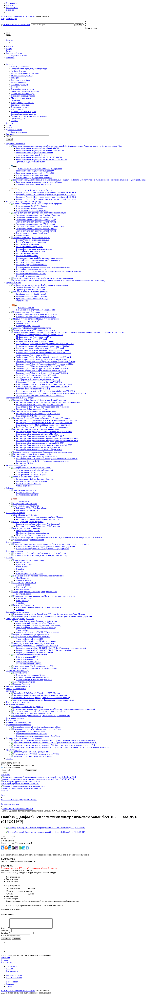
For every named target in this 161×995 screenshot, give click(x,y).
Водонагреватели (18, 82)
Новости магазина (12, 767)
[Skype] (23, 847)
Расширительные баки (20, 80)
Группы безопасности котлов (23, 114)
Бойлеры (15, 78)
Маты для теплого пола (21, 98)
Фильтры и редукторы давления (25, 91)
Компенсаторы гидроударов (23, 96)
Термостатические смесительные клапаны (29, 116)
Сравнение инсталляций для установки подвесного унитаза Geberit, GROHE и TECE (37, 779)
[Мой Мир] (9, 847)
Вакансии (10, 984)
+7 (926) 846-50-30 (9, 16)
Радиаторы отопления (20, 66)
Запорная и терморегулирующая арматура (29, 69)
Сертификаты (12, 971)
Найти (9, 139)
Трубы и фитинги (18, 71)
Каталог (9, 40)
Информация (6, 962)
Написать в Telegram (26, 16)
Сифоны (14, 121)
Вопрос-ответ (12, 982)
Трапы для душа (18, 118)
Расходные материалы (20, 105)
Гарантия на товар (19, 55)
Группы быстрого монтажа (22, 89)
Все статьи (5, 775)
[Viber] (16, 847)
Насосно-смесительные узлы (23, 112)
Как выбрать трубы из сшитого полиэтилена (20, 784)
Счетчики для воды (19, 84)
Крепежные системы (20, 107)
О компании (11, 966)
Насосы (14, 87)
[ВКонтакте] (2, 847)
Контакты (10, 58)
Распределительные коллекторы (25, 73)
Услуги (9, 51)
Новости (9, 46)
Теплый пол (16, 100)
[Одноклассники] (6, 847)
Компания (5, 958)
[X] (13, 847)
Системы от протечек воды (22, 94)
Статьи (9, 986)
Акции (9, 49)
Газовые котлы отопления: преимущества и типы (22, 788)
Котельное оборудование (21, 75)
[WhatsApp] (20, 847)
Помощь (4, 960)
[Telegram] (27, 847)
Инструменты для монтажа (22, 103)
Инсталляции (17, 109)
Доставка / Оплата (14, 53)
